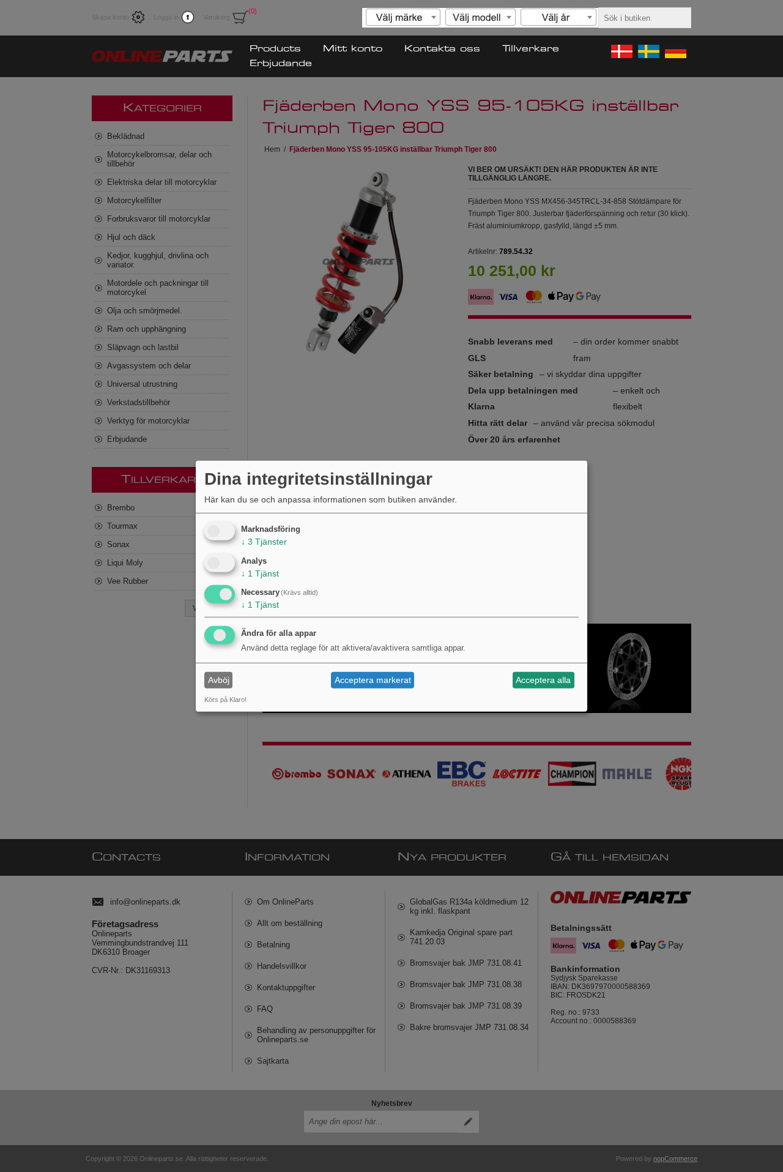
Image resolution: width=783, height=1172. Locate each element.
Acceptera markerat (373, 680)
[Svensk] (648, 51)
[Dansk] (621, 51)
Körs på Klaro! (225, 699)
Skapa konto (110, 17)
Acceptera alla (543, 680)
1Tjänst (260, 573)
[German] (675, 51)
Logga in (166, 17)
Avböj (218, 680)
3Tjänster (264, 542)
